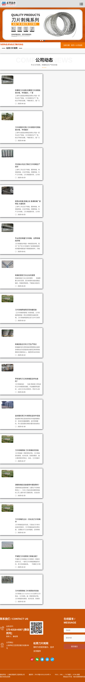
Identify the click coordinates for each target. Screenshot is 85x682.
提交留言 (74, 646)
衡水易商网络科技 (79, 677)
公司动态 (79, 45)
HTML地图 (76, 674)
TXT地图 (68, 674)
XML (61, 674)
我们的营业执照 (5, 677)
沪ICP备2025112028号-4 (43, 674)
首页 (72, 45)
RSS (56, 674)
